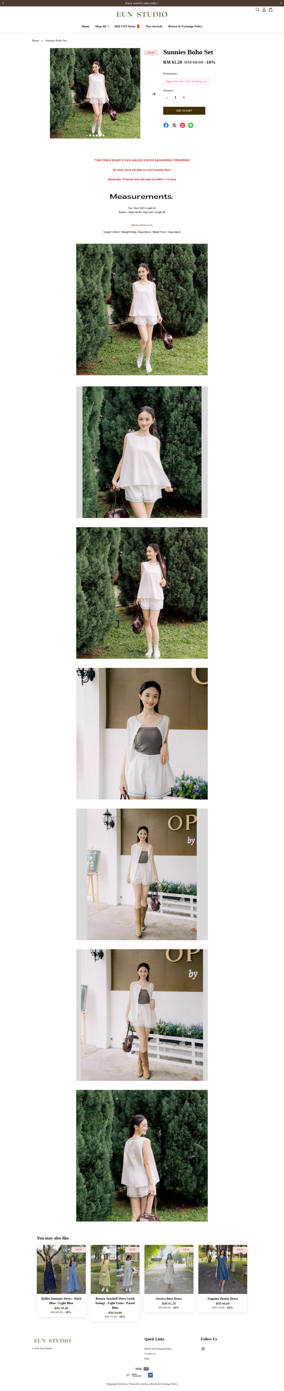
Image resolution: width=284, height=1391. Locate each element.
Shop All (100, 26)
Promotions (170, 73)
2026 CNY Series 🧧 (127, 26)
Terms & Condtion (139, 1383)
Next (154, 94)
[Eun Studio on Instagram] (203, 1350)
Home (85, 26)
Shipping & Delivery (117, 1383)
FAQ (146, 1358)
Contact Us (150, 1353)
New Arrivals (154, 26)
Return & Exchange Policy (185, 26)
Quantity (168, 90)
